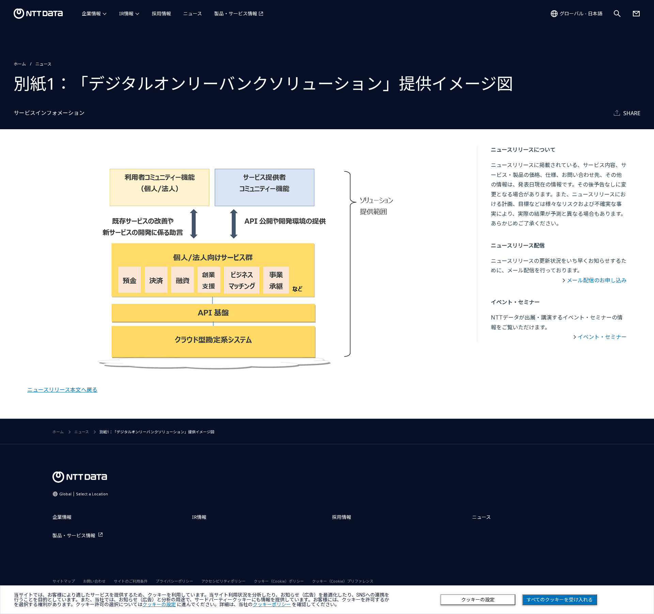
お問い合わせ (94, 581)
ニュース (192, 13)
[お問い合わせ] (636, 14)
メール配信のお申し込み (597, 280)
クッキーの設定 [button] (159, 604)
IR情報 (126, 13)
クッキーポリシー (272, 604)
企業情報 (91, 13)
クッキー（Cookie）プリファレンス (342, 581)
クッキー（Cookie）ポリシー (279, 581)
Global (83, 493)
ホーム (20, 64)
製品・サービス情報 (235, 13)
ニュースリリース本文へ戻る (62, 389)
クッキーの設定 (478, 599)
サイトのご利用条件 (130, 581)
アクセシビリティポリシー (223, 581)
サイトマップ (63, 581)
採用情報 (161, 13)
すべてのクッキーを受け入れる (560, 599)
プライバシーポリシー (174, 581)
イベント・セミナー (602, 337)
